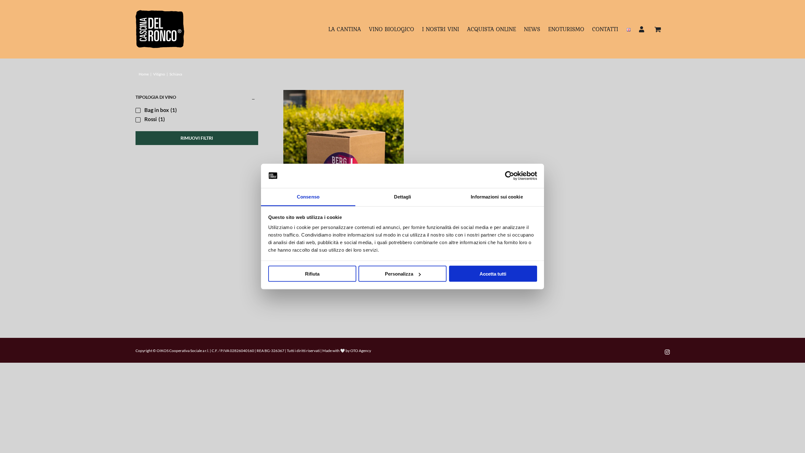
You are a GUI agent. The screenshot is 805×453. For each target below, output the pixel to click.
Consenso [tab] (308, 196)
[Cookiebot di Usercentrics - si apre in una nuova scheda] (509, 176)
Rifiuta (312, 274)
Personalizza (399, 274)
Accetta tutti (493, 274)
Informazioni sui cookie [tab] (497, 196)
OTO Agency (360, 350)
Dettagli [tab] (402, 196)
